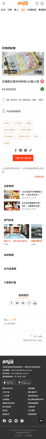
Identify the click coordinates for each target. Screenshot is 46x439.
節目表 (5, 410)
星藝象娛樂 (32, 414)
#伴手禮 (17, 123)
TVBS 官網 (17, 436)
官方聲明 (31, 410)
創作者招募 (6, 406)
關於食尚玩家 (7, 388)
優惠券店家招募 (8, 403)
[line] (16, 421)
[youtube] (10, 421)
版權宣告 (5, 414)
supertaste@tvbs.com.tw (21, 370)
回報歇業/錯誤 (39, 176)
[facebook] (4, 421)
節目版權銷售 (33, 403)
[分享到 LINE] (20, 150)
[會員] (42, 3)
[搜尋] (37, 3)
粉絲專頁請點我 (14, 111)
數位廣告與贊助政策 (35, 399)
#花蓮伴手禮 (23, 136)
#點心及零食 (9, 129)
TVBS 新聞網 (28, 436)
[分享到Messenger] (25, 150)
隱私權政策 (32, 392)
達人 (16, 9)
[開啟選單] (4, 3)
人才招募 (5, 395)
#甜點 (28, 123)
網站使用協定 (33, 395)
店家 (23, 9)
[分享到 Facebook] (16, 150)
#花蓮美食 (8, 136)
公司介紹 (5, 392)
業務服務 (31, 388)
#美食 (6, 123)
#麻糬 (6, 143)
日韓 (9, 9)
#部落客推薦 (25, 129)
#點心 (36, 136)
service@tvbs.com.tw (19, 373)
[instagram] (22, 421)
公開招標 (31, 406)
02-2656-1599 (20, 376)
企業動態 (5, 399)
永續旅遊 (31, 9)
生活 (3, 9)
